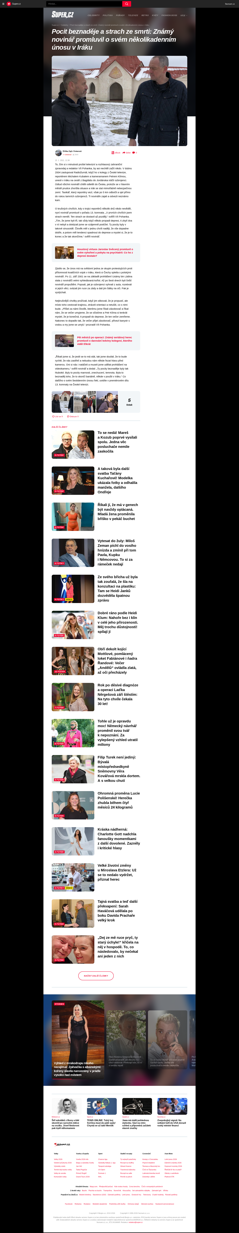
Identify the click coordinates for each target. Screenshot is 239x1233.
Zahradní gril (156, 1191)
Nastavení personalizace (164, 1204)
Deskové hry (136, 1195)
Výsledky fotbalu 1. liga (106, 1163)
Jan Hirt (79, 1166)
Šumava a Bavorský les (151, 1166)
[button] (119, 101)
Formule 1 (102, 1173)
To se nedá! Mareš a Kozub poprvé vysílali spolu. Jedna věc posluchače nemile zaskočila (117, 442)
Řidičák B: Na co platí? (173, 1170)
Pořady (120, 15)
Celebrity (93, 15)
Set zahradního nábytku (141, 1191)
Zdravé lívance (125, 1166)
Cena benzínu (134, 1187)
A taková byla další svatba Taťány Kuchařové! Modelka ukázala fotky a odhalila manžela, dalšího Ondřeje (117, 480)
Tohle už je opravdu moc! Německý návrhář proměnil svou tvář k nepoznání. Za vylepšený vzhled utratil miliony (118, 733)
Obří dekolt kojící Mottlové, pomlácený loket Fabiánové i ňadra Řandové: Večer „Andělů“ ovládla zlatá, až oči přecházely (117, 660)
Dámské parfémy (114, 1195)
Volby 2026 (58, 1159)
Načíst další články (96, 976)
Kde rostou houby (121, 1187)
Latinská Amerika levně (151, 1173)
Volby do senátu (60, 1173)
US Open (101, 1170)
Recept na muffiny (127, 1163)
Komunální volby (60, 1177)
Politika (108, 15)
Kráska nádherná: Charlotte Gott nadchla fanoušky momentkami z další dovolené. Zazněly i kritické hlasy (119, 838)
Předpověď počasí (106, 1187)
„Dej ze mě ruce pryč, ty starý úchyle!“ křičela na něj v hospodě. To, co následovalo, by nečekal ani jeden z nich (118, 946)
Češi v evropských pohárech (152, 1187)
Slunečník (117, 1191)
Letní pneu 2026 (171, 1159)
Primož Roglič (81, 1173)
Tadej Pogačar (81, 1170)
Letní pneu (126, 1195)
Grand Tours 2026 (83, 1177)
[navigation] (3, 4)
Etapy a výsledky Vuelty (85, 1163)
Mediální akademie (100, 1204)
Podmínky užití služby (117, 1204)
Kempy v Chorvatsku (150, 1159)
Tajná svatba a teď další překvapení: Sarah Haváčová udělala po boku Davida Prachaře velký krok (117, 910)
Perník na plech (126, 1177)
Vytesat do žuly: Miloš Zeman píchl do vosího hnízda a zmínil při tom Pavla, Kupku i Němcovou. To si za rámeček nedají (117, 552)
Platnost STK (169, 1177)
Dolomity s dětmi (148, 1177)
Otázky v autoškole (172, 1173)
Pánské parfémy (171, 1195)
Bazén (84, 1191)
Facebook (68, 1204)
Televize (133, 15)
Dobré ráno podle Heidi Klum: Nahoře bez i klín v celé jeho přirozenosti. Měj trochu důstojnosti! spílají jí (118, 622)
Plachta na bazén (95, 1191)
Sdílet (128, 153)
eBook (117, 153)
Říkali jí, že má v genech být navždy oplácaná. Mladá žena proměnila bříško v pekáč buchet (118, 512)
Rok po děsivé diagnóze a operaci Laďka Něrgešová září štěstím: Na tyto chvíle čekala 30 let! (118, 694)
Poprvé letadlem (148, 1163)
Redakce (87, 1204)
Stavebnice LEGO (99, 1195)
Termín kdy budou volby (63, 1170)
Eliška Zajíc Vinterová (72, 151)
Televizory (147, 1195)
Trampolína (107, 1191)
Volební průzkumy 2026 (63, 1163)
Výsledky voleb (59, 1166)
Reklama (78, 1204)
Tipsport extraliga (104, 1166)
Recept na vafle (126, 1173)
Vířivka (165, 1191)
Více (182, 15)
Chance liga (102, 1159)
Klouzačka (127, 1191)
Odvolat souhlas (147, 1204)
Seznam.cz (230, 4)
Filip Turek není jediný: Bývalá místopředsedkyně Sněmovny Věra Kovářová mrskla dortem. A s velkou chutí (119, 769)
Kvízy (155, 15)
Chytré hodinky (157, 1195)
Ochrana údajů (133, 1204)
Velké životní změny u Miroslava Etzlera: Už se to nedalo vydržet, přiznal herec (117, 872)
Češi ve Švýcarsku (149, 1170)
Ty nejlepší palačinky (128, 1159)
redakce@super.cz (136, 1222)
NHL (100, 1177)
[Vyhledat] (126, 4)
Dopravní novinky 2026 (173, 1166)
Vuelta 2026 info (82, 1159)
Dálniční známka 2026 (173, 1163)
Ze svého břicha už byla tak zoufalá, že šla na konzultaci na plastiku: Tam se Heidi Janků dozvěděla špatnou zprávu (118, 588)
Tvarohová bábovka (127, 1170)
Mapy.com (93, 1187)
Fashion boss (169, 15)
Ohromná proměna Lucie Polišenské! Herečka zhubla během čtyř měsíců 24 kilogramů (119, 800)
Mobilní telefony (85, 1195)
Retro (145, 15)
